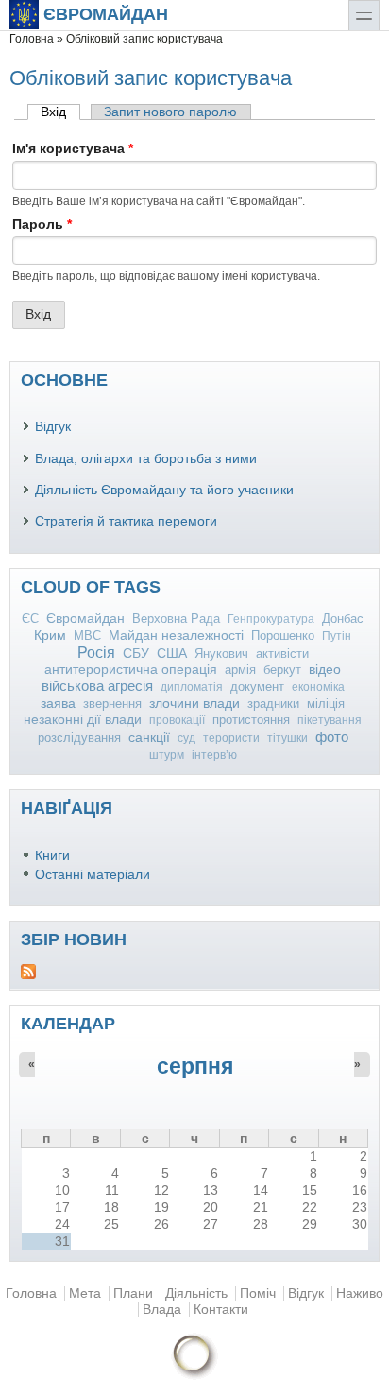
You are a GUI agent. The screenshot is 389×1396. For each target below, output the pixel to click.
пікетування (329, 720)
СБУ (136, 653)
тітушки (287, 738)
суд (186, 738)
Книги (52, 856)
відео (325, 669)
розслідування (79, 738)
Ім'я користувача (72, 149)
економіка (318, 687)
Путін (336, 636)
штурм (166, 755)
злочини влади (194, 703)
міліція (326, 704)
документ (257, 687)
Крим (50, 635)
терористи (231, 738)
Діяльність (196, 1293)
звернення (112, 704)
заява (58, 703)
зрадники (273, 704)
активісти (282, 653)
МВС (87, 636)
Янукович (221, 653)
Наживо (359, 1293)
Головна (31, 38)
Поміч (258, 1293)
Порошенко (282, 636)
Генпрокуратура (271, 619)
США (172, 653)
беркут (282, 670)
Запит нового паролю (170, 112)
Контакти (221, 1309)
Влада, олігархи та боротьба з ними (146, 459)
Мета (85, 1293)
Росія (96, 653)
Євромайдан (105, 14)
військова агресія (97, 686)
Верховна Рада (176, 619)
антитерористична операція (130, 670)
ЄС (30, 619)
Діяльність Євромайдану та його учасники (164, 490)
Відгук (53, 427)
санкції (149, 737)
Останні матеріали (92, 875)
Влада (162, 1309)
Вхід (60, 112)
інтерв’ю (214, 755)
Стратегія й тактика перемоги (126, 521)
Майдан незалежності (176, 636)
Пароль (42, 224)
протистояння (251, 720)
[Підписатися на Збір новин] (194, 971)
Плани (133, 1293)
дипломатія (192, 687)
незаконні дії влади (83, 720)
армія (240, 670)
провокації (177, 720)
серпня (195, 1066)
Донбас (343, 619)
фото (331, 737)
